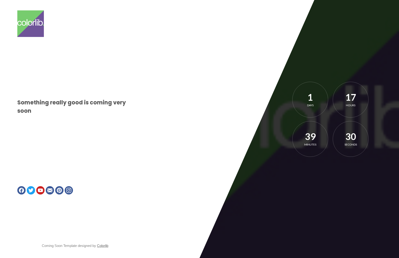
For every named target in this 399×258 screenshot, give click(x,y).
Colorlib (102, 246)
